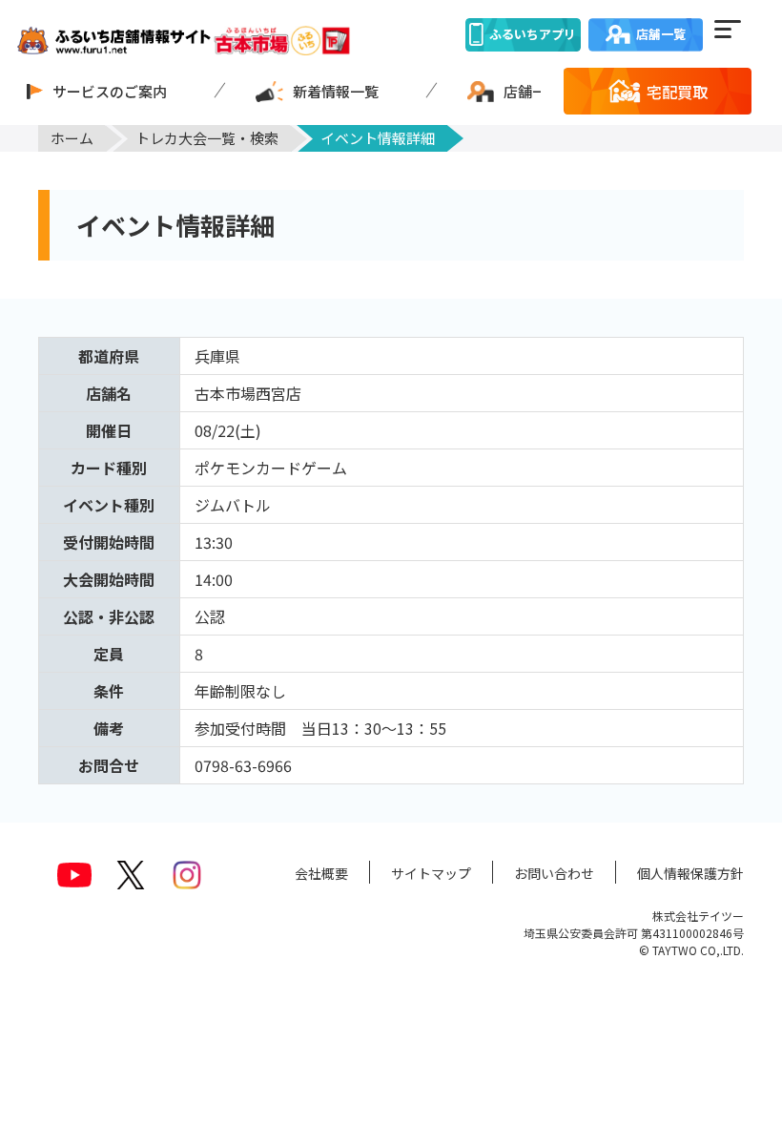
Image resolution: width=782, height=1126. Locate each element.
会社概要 (321, 873)
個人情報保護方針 (690, 873)
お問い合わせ (554, 873)
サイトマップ (431, 873)
